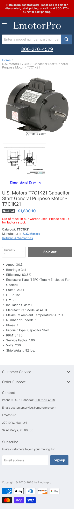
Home (6, 60)
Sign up (59, 460)
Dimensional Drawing (25, 182)
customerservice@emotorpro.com (33, 407)
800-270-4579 (37, 49)
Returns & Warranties (17, 238)
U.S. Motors (31, 234)
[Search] (66, 39)
